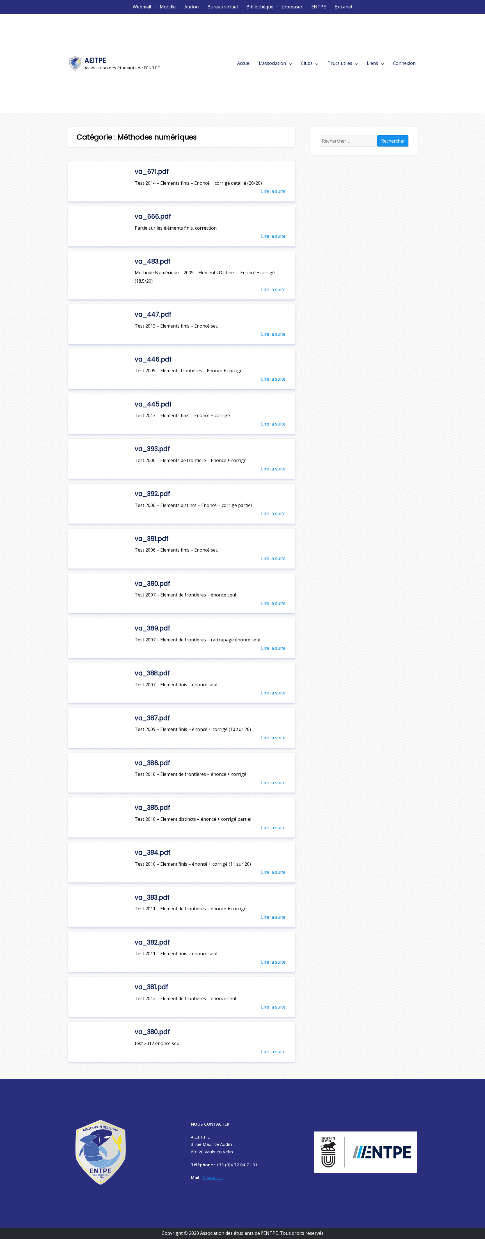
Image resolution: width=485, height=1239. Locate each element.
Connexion (404, 63)
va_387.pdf (152, 718)
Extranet (344, 7)
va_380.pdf (152, 1031)
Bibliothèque (259, 7)
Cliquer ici (213, 1177)
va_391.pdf (151, 538)
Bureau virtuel (222, 7)
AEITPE (95, 60)
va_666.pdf (153, 216)
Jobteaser (292, 7)
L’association (272, 63)
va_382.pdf (152, 942)
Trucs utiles (340, 63)
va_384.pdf (152, 852)
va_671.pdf (152, 171)
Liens (372, 63)
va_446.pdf (153, 359)
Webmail (142, 7)
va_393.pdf (152, 448)
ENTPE (318, 7)
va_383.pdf (152, 897)
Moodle (168, 7)
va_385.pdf (152, 807)
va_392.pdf (152, 493)
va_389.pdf (152, 628)
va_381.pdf (151, 986)
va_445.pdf (153, 404)
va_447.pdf (153, 314)
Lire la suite (273, 191)
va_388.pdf (152, 673)
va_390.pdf (152, 583)
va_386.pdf (152, 762)
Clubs (307, 63)
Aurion (191, 7)
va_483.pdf (152, 261)
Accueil (244, 63)
